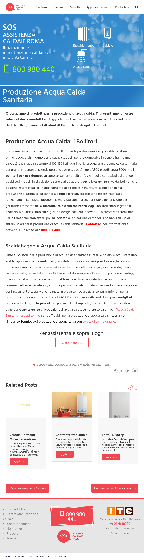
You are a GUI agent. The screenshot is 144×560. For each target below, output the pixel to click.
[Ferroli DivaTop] (118, 405)
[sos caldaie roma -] (15, 7)
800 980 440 (33, 69)
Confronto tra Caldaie (72, 435)
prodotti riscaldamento (94, 364)
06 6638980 (122, 523)
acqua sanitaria (65, 364)
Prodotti (74, 7)
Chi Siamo (41, 7)
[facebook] (115, 370)
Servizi (59, 7)
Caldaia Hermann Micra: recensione (23, 437)
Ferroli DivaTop (113, 435)
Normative (14, 528)
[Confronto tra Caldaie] (72, 405)
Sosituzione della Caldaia (28, 488)
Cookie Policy (16, 509)
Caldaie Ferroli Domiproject (114, 488)
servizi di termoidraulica (99, 321)
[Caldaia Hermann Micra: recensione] (26, 405)
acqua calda (45, 364)
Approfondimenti (97, 7)
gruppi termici (30, 315)
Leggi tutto (18, 461)
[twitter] (121, 370)
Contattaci (122, 7)
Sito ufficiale (120, 533)
